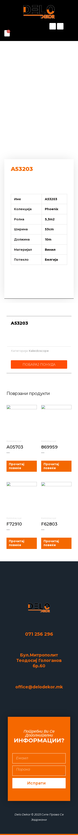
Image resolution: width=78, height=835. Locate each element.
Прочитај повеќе (16, 466)
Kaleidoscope (39, 350)
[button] (21, 26)
